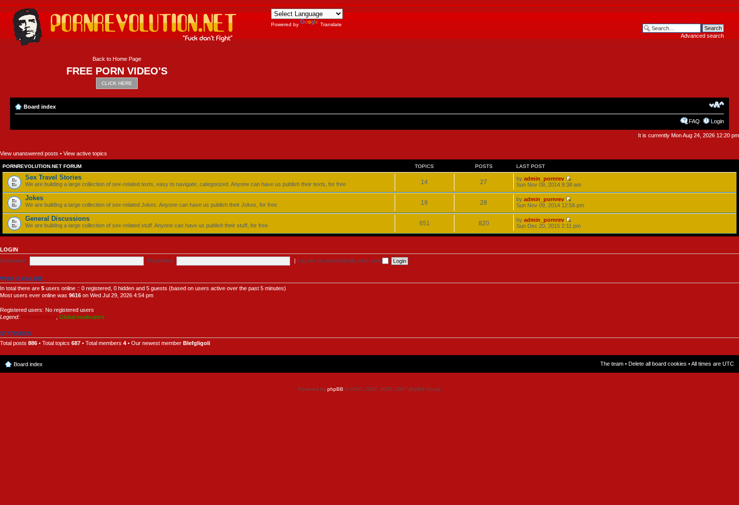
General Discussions (57, 218)
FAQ (694, 121)
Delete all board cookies (657, 364)
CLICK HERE (117, 83)
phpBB (335, 389)
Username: (13, 261)
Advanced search (702, 36)
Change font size (716, 104)
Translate (331, 24)
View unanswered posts (29, 153)
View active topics (85, 153)
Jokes (34, 198)
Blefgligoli (196, 343)
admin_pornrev (544, 179)
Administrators (38, 317)
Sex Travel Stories (53, 177)
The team (611, 364)
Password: (161, 261)
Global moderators (82, 317)
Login (717, 121)
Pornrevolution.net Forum (42, 166)
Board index (40, 107)
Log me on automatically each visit (339, 261)
